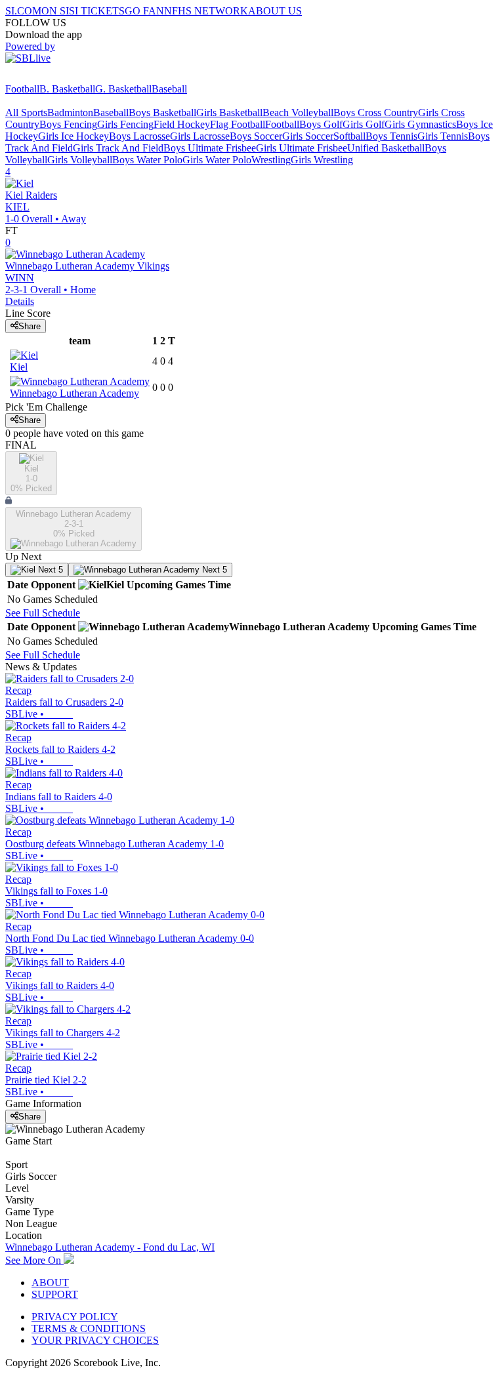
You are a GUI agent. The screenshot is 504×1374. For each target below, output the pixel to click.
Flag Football (237, 124)
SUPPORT (55, 1294)
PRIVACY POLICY (75, 1316)
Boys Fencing (68, 124)
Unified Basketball (386, 147)
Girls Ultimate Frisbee (301, 147)
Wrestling (271, 159)
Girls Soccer (307, 136)
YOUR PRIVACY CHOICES (95, 1340)
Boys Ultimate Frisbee (209, 147)
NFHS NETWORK (206, 10)
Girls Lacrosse (200, 136)
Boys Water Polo (147, 159)
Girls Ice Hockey (73, 136)
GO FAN (144, 10)
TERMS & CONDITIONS (89, 1328)
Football (22, 88)
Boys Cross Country (375, 112)
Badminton (70, 112)
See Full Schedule (42, 612)
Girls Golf (364, 124)
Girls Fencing (125, 124)
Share (29, 326)
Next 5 (49, 570)
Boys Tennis (391, 136)
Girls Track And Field (118, 147)
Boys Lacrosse (139, 136)
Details (19, 301)
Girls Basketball (229, 112)
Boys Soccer (256, 136)
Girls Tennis (442, 136)
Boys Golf (321, 124)
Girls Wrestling (322, 159)
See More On (34, 1260)
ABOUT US (275, 10)
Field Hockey (182, 124)
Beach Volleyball (297, 112)
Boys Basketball (162, 112)
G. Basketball (123, 88)
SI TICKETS (97, 10)
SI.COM (23, 10)
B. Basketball (67, 88)
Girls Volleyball (79, 159)
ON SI (55, 10)
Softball (349, 136)
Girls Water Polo (216, 159)
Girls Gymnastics (420, 124)
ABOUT (50, 1282)
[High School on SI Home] (55, 77)
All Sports (26, 112)
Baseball (169, 88)
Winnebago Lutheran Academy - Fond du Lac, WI (110, 1247)
